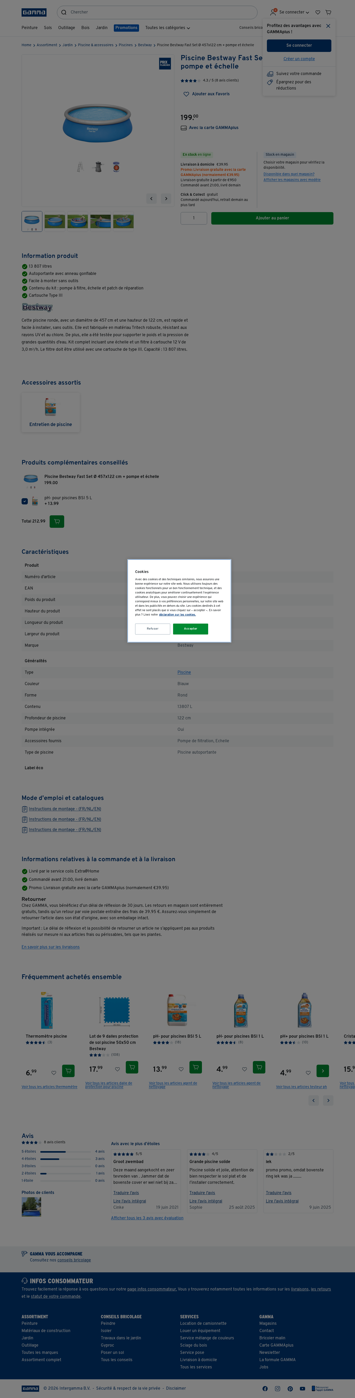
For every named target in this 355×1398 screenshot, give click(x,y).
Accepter (191, 628)
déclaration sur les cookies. (177, 614)
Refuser (153, 628)
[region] (179, 601)
